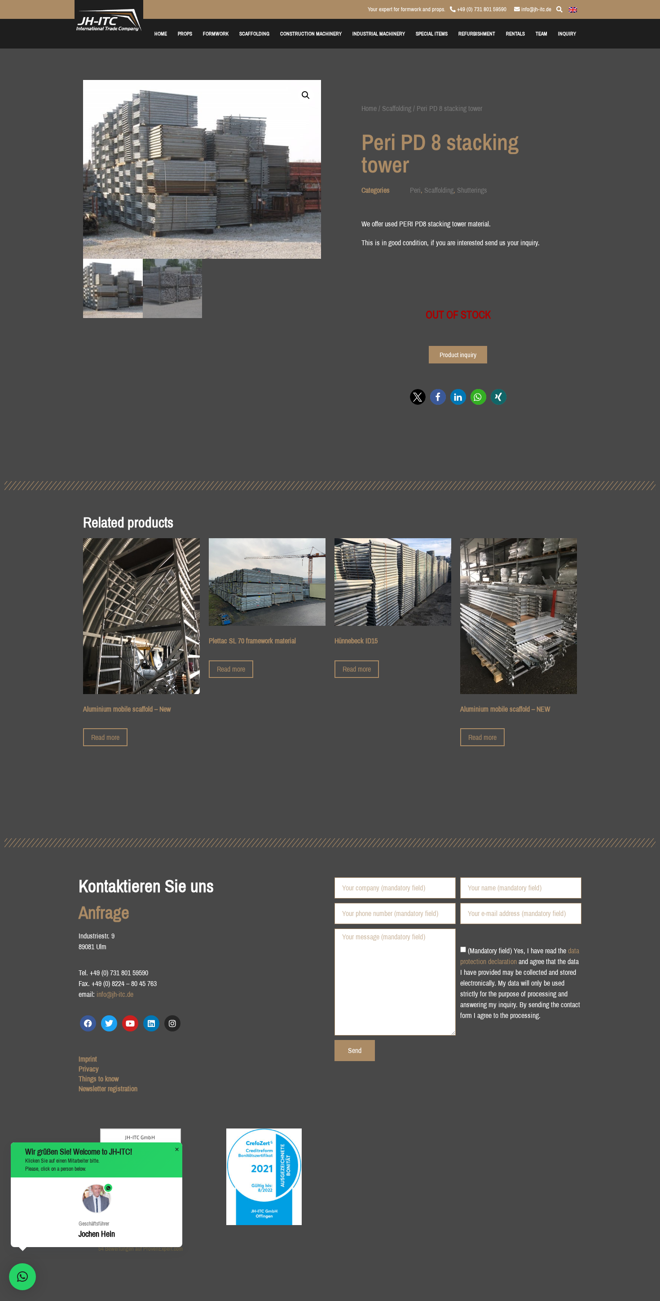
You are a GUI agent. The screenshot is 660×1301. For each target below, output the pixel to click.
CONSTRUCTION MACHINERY (311, 33)
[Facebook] (88, 1023)
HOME (160, 33)
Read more (105, 737)
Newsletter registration (108, 1088)
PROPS (185, 33)
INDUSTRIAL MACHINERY (378, 33)
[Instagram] (172, 1023)
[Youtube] (130, 1023)
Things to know (99, 1079)
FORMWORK (216, 33)
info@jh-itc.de (535, 9)
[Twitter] (109, 1023)
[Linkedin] (151, 1023)
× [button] (177, 1150)
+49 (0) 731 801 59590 (481, 9)
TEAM (541, 33)
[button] (306, 95)
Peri (415, 190)
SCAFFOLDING (254, 33)
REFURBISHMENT (476, 33)
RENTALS (515, 33)
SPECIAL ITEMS (432, 33)
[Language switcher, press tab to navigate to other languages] (572, 9)
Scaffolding (396, 108)
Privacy (89, 1069)
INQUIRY (567, 33)
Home (369, 108)
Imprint (88, 1059)
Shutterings (472, 190)
